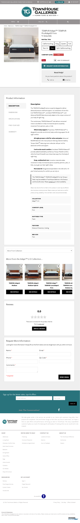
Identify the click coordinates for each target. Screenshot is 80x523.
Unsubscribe (6, 490)
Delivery (5, 481)
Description (14, 106)
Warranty (12, 132)
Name (9, 350)
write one (41, 324)
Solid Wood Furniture (8, 446)
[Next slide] (69, 274)
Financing (24, 437)
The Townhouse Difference (67, 437)
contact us (52, 182)
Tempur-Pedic (47, 36)
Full (69, 43)
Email (41, 350)
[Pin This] (44, 61)
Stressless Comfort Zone (9, 443)
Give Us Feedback (45, 443)
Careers (62, 443)
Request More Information (57, 66)
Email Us (67, 80)
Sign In (23, 481)
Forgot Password (26, 484)
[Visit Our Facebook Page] (59, 410)
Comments (10, 365)
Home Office (6, 456)
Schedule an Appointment (28, 443)
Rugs (4, 459)
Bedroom (5, 449)
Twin (52, 48)
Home (5, 26)
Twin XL (45, 48)
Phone (9, 358)
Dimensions (13, 112)
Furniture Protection (27, 440)
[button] (35, 44)
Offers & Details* (71, 502)
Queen (63, 43)
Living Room (6, 440)
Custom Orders (6, 487)
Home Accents (6, 462)
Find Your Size (14, 125)
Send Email (64, 377)
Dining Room (6, 453)
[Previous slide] (8, 274)
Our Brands (5, 468)
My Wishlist (25, 487)
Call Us (60, 2)
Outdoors (5, 465)
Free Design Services (8, 484)
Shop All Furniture (7, 472)
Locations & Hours (45, 437)
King (57, 43)
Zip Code (43, 358)
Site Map (63, 502)
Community (63, 440)
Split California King (63, 48)
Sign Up (72, 404)
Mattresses (11, 26)
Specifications (14, 119)
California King (48, 43)
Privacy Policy (56, 502)
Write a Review (39, 329)
